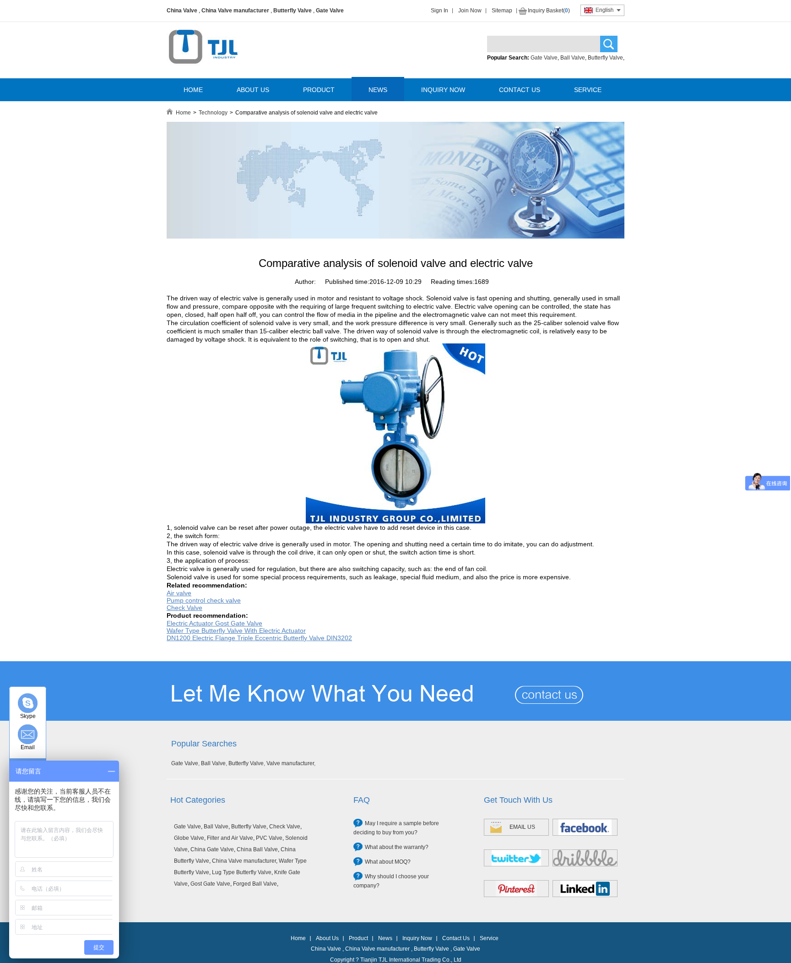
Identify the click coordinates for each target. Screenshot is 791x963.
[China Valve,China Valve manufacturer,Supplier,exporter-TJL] (203, 70)
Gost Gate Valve (210, 884)
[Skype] (28, 703)
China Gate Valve (212, 849)
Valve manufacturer (290, 763)
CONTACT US (519, 89)
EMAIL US (522, 827)
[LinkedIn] (585, 889)
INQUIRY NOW (443, 89)
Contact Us (456, 938)
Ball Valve (572, 57)
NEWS (377, 89)
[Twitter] (516, 858)
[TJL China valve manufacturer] (395, 237)
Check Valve (284, 826)
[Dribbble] (585, 858)
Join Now (470, 10)
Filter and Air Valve (230, 838)
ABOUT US (253, 89)
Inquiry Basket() (549, 10)
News (385, 938)
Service (489, 938)
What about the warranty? (396, 847)
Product (358, 938)
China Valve (182, 10)
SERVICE (587, 89)
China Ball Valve (257, 849)
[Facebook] (585, 827)
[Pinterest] (516, 889)
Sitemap (502, 10)
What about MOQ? (388, 862)
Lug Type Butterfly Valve (241, 872)
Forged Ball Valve (255, 884)
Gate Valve (330, 10)
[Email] (28, 734)
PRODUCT (319, 89)
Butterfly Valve (292, 10)
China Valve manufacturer (235, 10)
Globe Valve (189, 838)
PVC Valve (269, 838)
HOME (193, 89)
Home (183, 112)
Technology (213, 112)
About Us (327, 938)
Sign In (439, 10)
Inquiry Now (417, 938)
